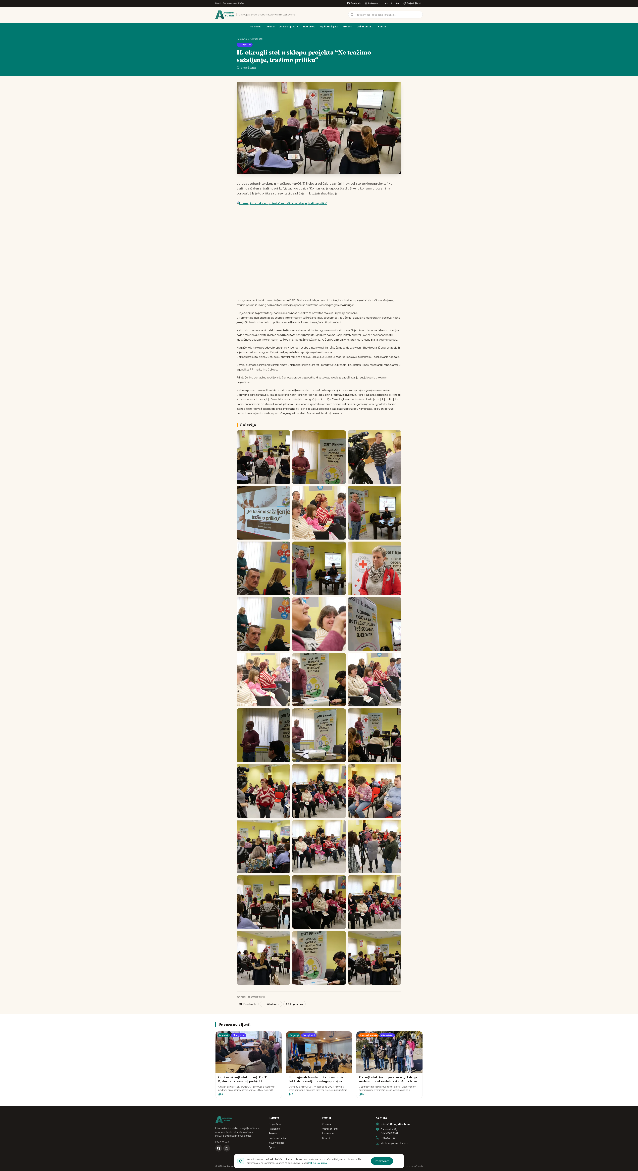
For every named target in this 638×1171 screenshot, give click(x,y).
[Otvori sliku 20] (319, 791)
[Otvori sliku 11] (319, 624)
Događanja (275, 1123)
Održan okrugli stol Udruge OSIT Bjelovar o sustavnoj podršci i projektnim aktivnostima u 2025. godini (247, 1081)
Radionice (309, 26)
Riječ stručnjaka (329, 26)
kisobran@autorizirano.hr (395, 1143)
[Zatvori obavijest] (398, 1161)
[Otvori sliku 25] (263, 902)
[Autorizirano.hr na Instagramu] (226, 1148)
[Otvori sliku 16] (263, 735)
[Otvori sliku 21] (374, 791)
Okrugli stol (256, 38)
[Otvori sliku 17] (319, 735)
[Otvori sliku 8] (319, 568)
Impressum (328, 1133)
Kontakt (383, 26)
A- (386, 3)
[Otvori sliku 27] (374, 902)
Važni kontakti (365, 26)
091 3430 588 (388, 1137)
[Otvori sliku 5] (319, 513)
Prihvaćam (382, 1161)
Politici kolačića (317, 1162)
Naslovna (255, 26)
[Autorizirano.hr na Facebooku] (218, 1148)
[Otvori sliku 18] (374, 735)
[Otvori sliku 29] (319, 958)
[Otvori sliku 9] (374, 568)
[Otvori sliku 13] (263, 680)
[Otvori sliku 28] (263, 958)
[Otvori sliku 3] (374, 457)
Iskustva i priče (276, 1142)
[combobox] (385, 14)
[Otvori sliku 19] (263, 791)
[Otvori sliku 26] (319, 902)
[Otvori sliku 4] (263, 513)
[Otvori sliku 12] (374, 624)
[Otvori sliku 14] (319, 680)
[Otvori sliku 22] (263, 846)
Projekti (347, 26)
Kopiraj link (296, 1003)
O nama (270, 26)
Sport (272, 1147)
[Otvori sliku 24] (374, 846)
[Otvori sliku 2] (319, 457)
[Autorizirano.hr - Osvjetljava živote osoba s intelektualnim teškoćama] (224, 14)
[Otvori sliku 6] (374, 513)
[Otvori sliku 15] (374, 680)
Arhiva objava (287, 26)
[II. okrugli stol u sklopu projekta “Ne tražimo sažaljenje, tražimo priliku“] (319, 247)
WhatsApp (273, 1003)
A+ (397, 3)
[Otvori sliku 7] (263, 568)
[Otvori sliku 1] (263, 457)
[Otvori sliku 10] (263, 624)
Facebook (249, 1003)
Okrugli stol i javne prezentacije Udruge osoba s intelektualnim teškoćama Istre (388, 1079)
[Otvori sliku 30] (374, 958)
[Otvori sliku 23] (319, 846)
